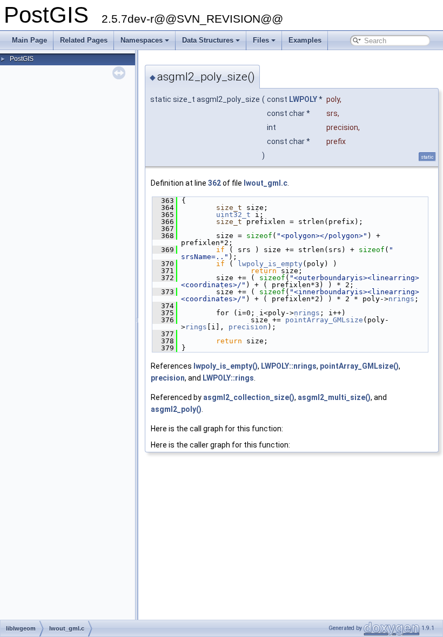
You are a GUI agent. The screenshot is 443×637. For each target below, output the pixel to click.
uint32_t (233, 215)
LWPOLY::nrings (289, 366)
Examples (304, 40)
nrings (401, 299)
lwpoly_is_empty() (225, 366)
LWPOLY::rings (228, 378)
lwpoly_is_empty (270, 264)
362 (214, 183)
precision (248, 327)
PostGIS (21, 59)
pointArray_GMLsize (324, 320)
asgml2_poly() (176, 409)
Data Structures (207, 40)
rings (196, 327)
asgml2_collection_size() (248, 397)
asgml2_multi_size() (334, 397)
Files (261, 40)
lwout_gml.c (265, 183)
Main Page (29, 40)
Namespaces (141, 40)
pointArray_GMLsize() (359, 366)
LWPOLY (303, 99)
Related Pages (84, 40)
